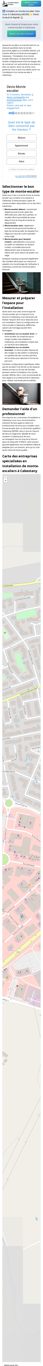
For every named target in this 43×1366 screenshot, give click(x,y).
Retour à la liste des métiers (22, 169)
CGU (16, 176)
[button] (21, 915)
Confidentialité (22, 176)
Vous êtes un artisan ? (31, 177)
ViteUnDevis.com (20, 177)
